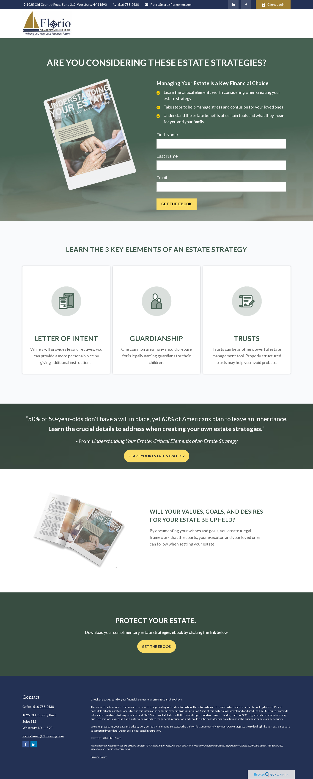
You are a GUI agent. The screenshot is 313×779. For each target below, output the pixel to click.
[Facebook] (246, 4)
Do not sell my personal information (139, 730)
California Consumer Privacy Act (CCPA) (210, 726)
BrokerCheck (174, 699)
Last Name (167, 156)
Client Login (276, 4)
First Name (167, 134)
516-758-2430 (128, 4)
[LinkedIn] (233, 4)
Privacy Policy (99, 756)
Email (161, 177)
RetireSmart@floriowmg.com (171, 4)
